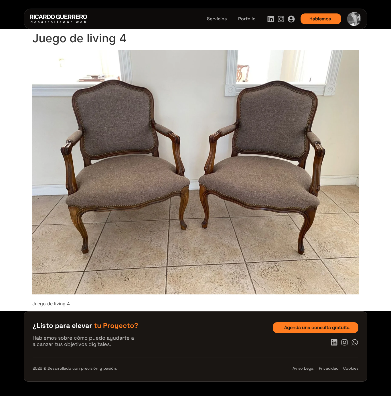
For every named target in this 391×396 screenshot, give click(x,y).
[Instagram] (281, 19)
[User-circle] (291, 19)
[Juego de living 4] (195, 293)
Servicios (217, 19)
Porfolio (247, 19)
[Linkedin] (270, 19)
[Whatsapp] (354, 342)
